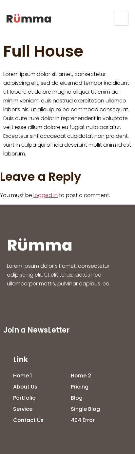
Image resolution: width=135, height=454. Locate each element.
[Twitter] (39, 304)
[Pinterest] (87, 304)
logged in (45, 195)
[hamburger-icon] (121, 18)
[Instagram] (63, 304)
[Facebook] (15, 304)
